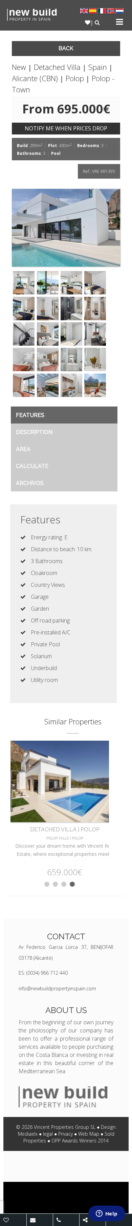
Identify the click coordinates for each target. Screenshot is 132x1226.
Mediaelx (28, 1134)
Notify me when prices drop (66, 128)
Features (30, 415)
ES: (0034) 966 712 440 (43, 973)
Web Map (88, 1134)
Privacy (65, 1134)
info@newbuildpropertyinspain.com (57, 988)
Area (23, 449)
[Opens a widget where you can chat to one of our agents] (106, 1214)
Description (34, 432)
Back (66, 48)
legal (48, 1134)
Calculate (32, 466)
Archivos (30, 483)
